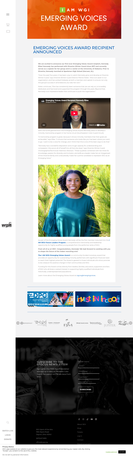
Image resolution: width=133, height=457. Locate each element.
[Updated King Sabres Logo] (100, 323)
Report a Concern (84, 444)
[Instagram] (83, 419)
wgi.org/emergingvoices (86, 275)
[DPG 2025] (50, 306)
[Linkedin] (96, 419)
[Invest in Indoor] (98, 306)
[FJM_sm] (45, 323)
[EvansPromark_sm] (31, 323)
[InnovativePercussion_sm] (72, 323)
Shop (79, 428)
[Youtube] (92, 419)
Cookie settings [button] (111, 452)
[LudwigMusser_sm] (114, 323)
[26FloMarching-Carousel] (58, 323)
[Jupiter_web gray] (86, 323)
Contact (80, 440)
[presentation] (18, 323)
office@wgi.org (42, 442)
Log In (79, 436)
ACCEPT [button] (122, 452)
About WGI (81, 424)
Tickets (80, 432)
